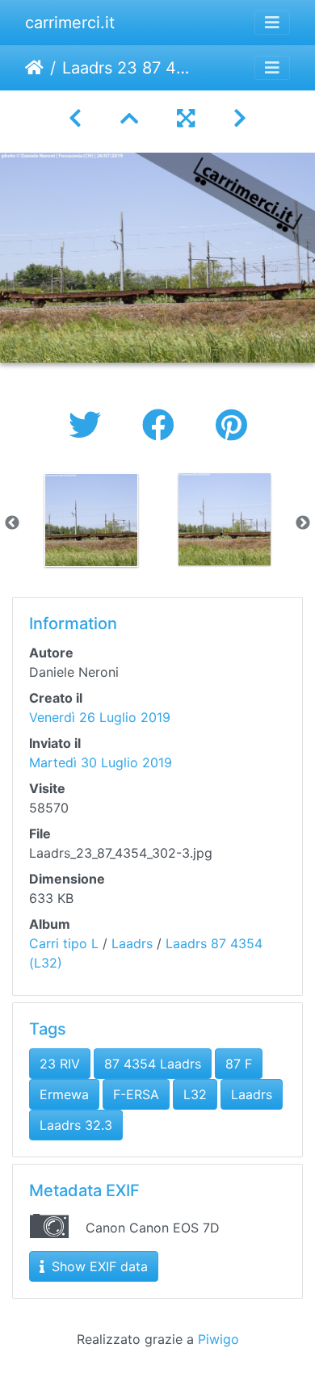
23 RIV (60, 1064)
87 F (238, 1064)
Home (34, 68)
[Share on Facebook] (163, 425)
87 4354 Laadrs (152, 1064)
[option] (91, 520)
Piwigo (218, 1339)
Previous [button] (12, 523)
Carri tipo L (64, 943)
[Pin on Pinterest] (231, 425)
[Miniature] (129, 118)
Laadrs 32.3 (76, 1125)
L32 (195, 1094)
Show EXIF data (98, 1266)
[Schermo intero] (186, 118)
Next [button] (303, 523)
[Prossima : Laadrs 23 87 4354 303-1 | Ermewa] (240, 118)
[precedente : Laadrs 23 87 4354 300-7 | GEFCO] (75, 118)
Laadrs (132, 943)
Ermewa (64, 1094)
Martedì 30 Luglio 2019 (100, 762)
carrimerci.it (70, 22)
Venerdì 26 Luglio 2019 (99, 717)
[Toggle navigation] (272, 22)
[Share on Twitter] (89, 425)
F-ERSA (136, 1094)
